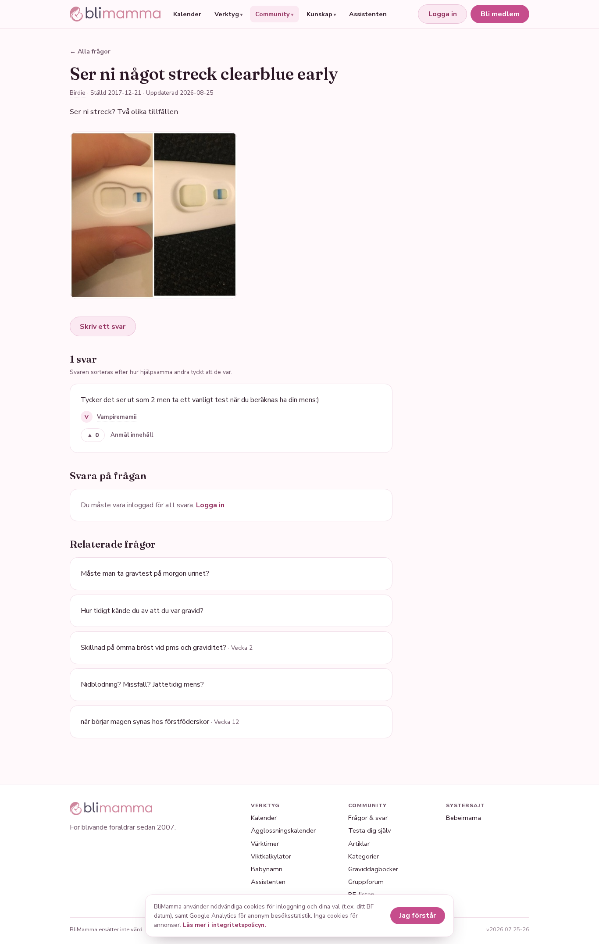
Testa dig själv (369, 830)
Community (272, 14)
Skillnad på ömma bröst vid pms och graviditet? (167, 647)
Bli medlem (500, 14)
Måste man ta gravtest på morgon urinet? (145, 573)
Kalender (187, 14)
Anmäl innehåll (132, 435)
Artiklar (359, 843)
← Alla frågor (90, 51)
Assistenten (368, 14)
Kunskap (319, 14)
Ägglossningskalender (283, 830)
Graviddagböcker (373, 869)
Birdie (78, 93)
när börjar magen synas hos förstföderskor (160, 722)
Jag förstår (417, 915)
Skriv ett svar (102, 326)
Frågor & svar (368, 817)
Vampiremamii (116, 417)
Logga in (442, 14)
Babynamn (266, 869)
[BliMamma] (115, 14)
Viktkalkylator (271, 856)
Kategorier (363, 856)
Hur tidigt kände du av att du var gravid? (142, 611)
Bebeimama (463, 817)
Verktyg (226, 14)
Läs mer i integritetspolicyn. (224, 925)
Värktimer (265, 843)
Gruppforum (366, 881)
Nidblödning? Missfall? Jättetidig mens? (142, 684)
